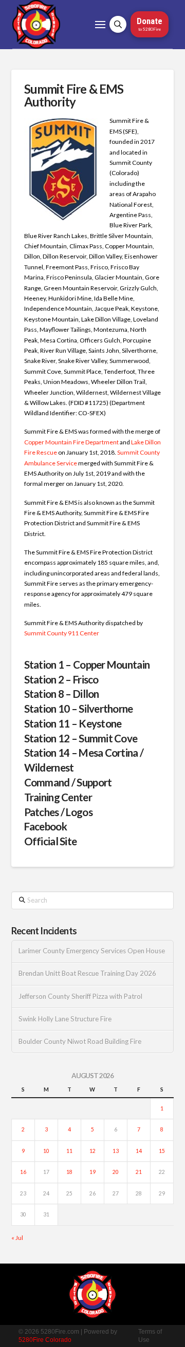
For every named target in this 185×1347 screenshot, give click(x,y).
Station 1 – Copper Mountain (87, 664)
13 (116, 1151)
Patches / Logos (58, 812)
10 (46, 1151)
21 (139, 1172)
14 (139, 1151)
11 (69, 1151)
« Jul (17, 1238)
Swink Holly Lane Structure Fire (65, 1019)
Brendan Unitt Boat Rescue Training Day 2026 (87, 973)
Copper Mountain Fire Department (71, 442)
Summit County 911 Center (61, 633)
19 (92, 1172)
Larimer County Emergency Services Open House (91, 951)
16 (23, 1172)
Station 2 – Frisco (61, 679)
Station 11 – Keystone (73, 723)
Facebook (45, 826)
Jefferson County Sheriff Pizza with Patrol (80, 996)
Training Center (58, 797)
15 (162, 1151)
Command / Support (68, 782)
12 (92, 1151)
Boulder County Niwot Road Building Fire (79, 1041)
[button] (100, 24)
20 (116, 1172)
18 (69, 1172)
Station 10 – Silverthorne (78, 708)
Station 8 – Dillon (61, 694)
